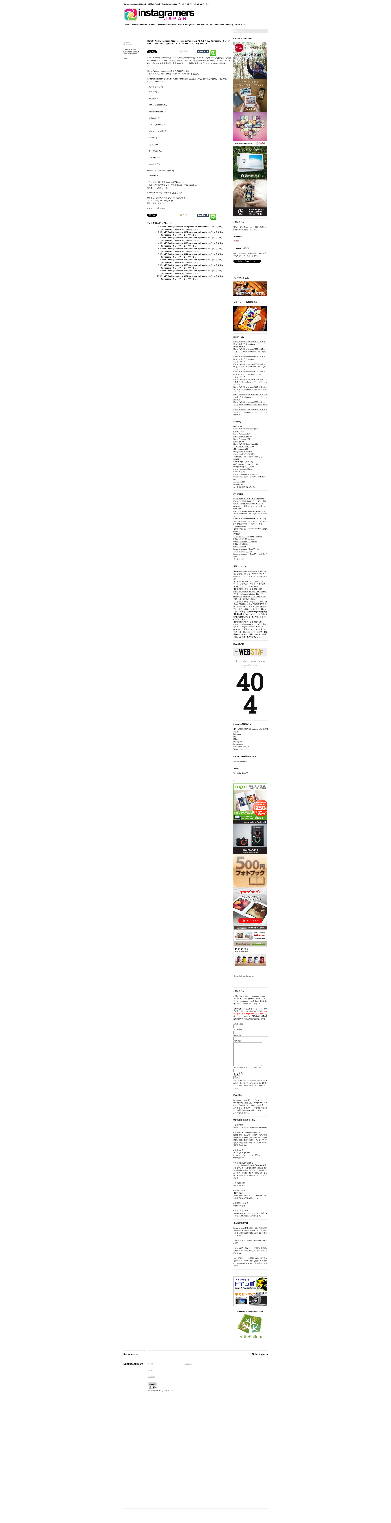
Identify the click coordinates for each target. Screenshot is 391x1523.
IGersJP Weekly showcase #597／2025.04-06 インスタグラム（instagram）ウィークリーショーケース (250, 366)
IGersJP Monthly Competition (244, 474)
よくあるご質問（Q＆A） (243, 487)
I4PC (235, 736)
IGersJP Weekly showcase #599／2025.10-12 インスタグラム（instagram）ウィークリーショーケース (250, 351)
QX (234, 459)
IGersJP (150, 58)
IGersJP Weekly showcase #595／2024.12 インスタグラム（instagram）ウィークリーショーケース (250, 381)
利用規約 (236, 534)
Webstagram (238, 749)
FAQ (211, 25)
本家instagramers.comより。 (244, 464)
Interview (172, 25)
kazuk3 (152, 98)
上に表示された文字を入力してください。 (162, 1391)
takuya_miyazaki (156, 131)
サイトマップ (238, 559)
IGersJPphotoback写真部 (242, 469)
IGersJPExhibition (240, 434)
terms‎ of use (240, 25)
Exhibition (162, 25)
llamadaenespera (156, 105)
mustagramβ (238, 482)
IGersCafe (237, 441)
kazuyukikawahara (156, 111)
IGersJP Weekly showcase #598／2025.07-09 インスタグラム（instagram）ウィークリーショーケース (250, 359)
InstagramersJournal (241, 452)
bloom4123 (153, 151)
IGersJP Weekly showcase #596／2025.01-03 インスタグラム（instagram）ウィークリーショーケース (250, 374)
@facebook (237, 484)
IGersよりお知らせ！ (241, 462)
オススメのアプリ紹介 (241, 454)
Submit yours (260, 1354)
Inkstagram (237, 742)
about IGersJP (202, 25)
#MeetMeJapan (239, 449)
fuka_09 (152, 92)
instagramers (238, 744)
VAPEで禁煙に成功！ (241, 747)
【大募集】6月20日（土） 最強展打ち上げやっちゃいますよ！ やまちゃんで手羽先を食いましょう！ (250, 583)
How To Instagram (186, 25)
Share (125, 58)
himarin (152, 144)
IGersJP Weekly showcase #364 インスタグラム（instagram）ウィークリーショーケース (250, 513)
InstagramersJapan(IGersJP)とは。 (246, 549)
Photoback (155, 82)
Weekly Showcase (139, 25)
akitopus (152, 118)
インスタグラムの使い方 (242, 446)
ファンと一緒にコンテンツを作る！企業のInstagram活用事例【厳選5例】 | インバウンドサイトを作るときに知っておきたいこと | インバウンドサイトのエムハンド (250, 614)
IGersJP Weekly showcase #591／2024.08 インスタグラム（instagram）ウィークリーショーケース (250, 412)
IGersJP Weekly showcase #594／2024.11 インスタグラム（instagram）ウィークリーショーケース (250, 389)
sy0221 (152, 176)
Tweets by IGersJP (240, 773)
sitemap (229, 25)
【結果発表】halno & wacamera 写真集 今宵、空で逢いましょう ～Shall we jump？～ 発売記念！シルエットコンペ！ (249, 573)
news (127, 25)
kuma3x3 (153, 164)
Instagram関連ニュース (242, 467)
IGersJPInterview (239, 439)
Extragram (237, 734)
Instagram (188, 58)
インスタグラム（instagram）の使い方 (248, 536)
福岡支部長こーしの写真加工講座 (246, 457)
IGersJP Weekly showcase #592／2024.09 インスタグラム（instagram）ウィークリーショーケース (250, 404)
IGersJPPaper (240, 546)
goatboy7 (153, 157)
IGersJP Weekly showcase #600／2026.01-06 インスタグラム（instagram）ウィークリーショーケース (250, 344)
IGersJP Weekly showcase (131, 52)
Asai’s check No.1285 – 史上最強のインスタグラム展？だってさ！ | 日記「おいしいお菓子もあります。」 (250, 634)
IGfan (235, 739)
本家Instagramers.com (241, 761)
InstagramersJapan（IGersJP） (160, 79)
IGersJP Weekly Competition (129, 50)
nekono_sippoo (155, 125)
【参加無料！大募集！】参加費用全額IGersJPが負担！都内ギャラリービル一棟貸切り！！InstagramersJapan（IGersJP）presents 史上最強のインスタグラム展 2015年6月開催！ (250, 504)
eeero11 (152, 138)
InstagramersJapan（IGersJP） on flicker (249, 477)
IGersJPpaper (238, 472)
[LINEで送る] (213, 51)
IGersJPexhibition (241, 544)
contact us (219, 25)
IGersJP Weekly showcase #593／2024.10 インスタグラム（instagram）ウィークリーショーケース (250, 397)
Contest (152, 25)
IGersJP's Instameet (241, 436)
